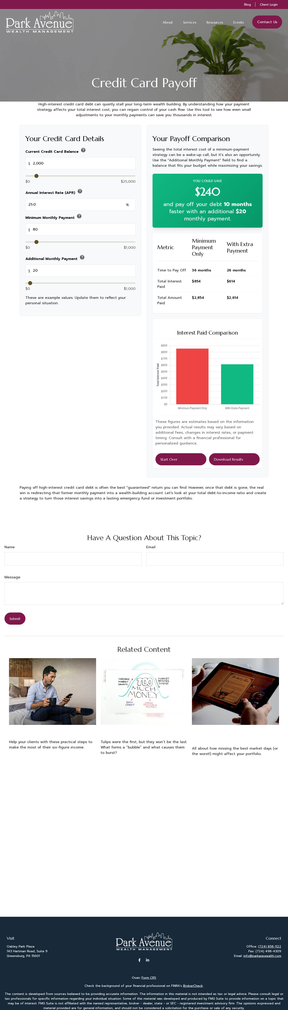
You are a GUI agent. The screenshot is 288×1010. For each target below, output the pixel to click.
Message (12, 577)
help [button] (83, 150)
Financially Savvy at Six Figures (46, 730)
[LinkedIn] (148, 960)
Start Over (168, 459)
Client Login (269, 4)
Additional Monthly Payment (55, 258)
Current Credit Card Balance (55, 150)
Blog (247, 4)
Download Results (228, 459)
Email (150, 547)
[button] (168, 22)
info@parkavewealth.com (262, 956)
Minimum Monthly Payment (53, 216)
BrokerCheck (193, 985)
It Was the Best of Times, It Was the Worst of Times (235, 734)
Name (9, 547)
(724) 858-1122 (269, 946)
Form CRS (149, 977)
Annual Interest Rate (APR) (54, 192)
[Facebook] (140, 960)
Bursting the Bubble (124, 730)
